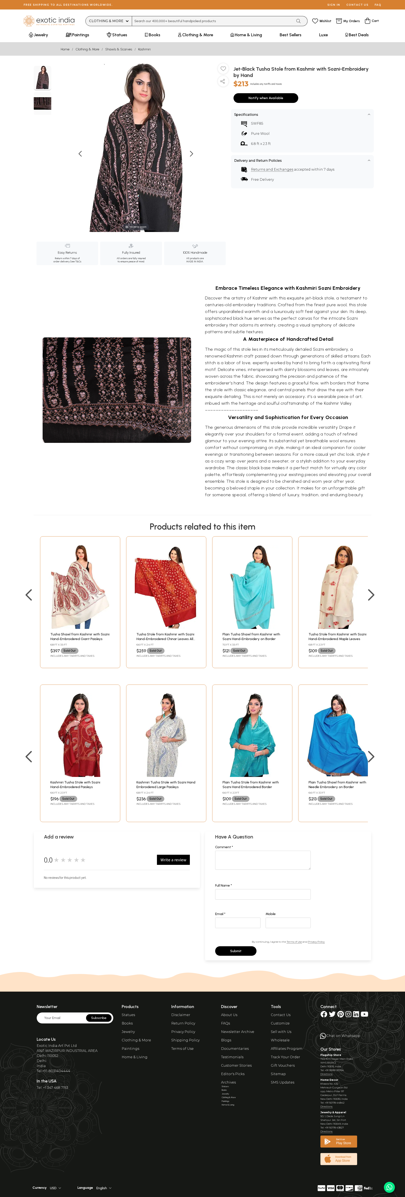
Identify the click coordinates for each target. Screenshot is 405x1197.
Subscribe (99, 1018)
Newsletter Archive (237, 1032)
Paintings (130, 1049)
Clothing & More (87, 49)
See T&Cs (75, 261)
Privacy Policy (316, 941)
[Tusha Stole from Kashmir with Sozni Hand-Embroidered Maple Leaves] (338, 628)
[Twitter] (332, 1016)
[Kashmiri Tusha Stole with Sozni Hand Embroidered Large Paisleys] (166, 776)
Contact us (357, 4)
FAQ (378, 4)
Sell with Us (281, 1032)
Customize (280, 1023)
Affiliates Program (286, 1049)
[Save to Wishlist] (223, 70)
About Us (229, 1015)
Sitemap (278, 1074)
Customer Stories (236, 1066)
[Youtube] (364, 1016)
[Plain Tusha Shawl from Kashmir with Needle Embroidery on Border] (338, 776)
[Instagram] (348, 1016)
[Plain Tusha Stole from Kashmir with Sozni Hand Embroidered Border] (252, 776)
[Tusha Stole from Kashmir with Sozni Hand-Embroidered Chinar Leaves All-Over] (166, 628)
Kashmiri (144, 49)
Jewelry (128, 1032)
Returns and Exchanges (272, 169)
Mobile (271, 914)
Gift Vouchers (283, 1066)
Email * (220, 914)
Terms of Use (294, 941)
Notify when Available (265, 98)
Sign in (333, 4)
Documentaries (235, 1049)
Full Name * (223, 885)
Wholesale (280, 1040)
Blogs (226, 1040)
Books (127, 1023)
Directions (326, 1074)
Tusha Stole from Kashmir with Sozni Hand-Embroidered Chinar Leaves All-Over (165, 639)
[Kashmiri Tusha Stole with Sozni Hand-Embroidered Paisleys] (80, 776)
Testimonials (232, 1057)
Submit (236, 951)
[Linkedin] (356, 1016)
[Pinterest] (340, 1016)
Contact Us (280, 1015)
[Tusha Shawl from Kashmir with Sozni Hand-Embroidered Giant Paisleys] (80, 628)
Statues (128, 1015)
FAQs (225, 1023)
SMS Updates (282, 1082)
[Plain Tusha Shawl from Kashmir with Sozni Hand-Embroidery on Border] (252, 628)
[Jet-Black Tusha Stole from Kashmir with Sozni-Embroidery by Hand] (42, 78)
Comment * (224, 847)
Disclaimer (180, 1015)
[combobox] (212, 21)
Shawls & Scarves (118, 49)
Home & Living (134, 1057)
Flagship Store (330, 1055)
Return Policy (183, 1023)
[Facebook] (323, 1016)
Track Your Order (285, 1057)
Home (65, 49)
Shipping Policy (185, 1040)
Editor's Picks (232, 1074)
